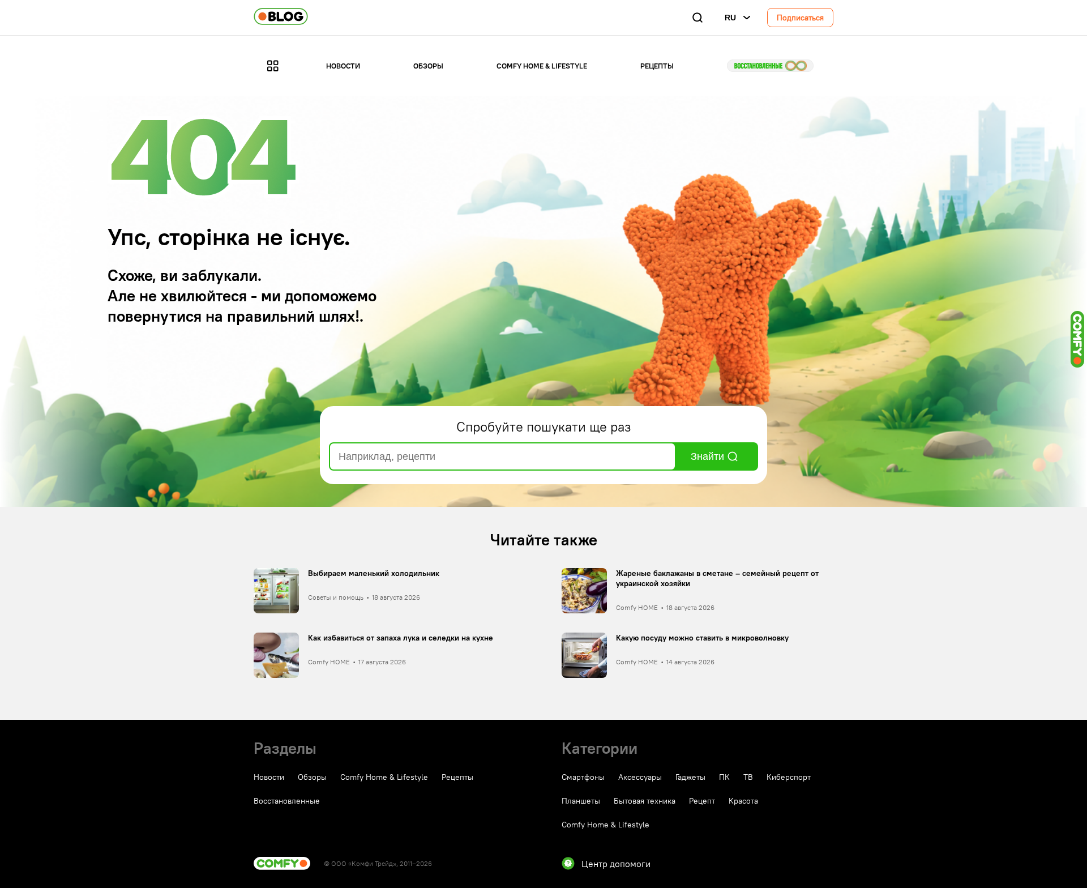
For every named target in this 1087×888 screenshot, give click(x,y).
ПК (724, 777)
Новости (343, 65)
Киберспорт (789, 777)
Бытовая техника (644, 801)
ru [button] (730, 17)
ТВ (748, 777)
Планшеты (581, 801)
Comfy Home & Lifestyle (542, 65)
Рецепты (657, 65)
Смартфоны (583, 777)
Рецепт (702, 801)
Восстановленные (770, 65)
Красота (743, 801)
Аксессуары (640, 777)
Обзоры (428, 65)
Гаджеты (690, 777)
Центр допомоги (616, 863)
